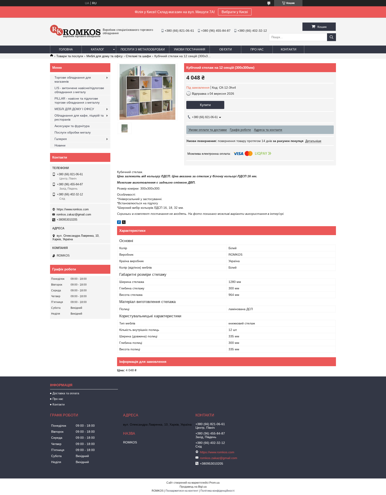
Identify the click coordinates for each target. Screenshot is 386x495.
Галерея (61, 139)
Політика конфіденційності (217, 490)
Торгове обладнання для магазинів (73, 79)
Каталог (97, 49)
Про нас (257, 49)
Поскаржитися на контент (182, 490)
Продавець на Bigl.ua (193, 486)
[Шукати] (331, 37)
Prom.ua (214, 482)
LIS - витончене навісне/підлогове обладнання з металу (79, 90)
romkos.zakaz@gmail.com (74, 214)
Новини (60, 145)
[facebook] (119, 223)
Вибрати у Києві (235, 12)
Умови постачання (189, 49)
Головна (66, 49)
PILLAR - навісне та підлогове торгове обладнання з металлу (77, 100)
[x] (124, 223)
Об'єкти (225, 49)
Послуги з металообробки (143, 49)
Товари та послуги (69, 56)
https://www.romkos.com (73, 209)
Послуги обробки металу (73, 132)
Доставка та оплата (65, 393)
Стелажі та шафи (138, 56)
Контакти (288, 49)
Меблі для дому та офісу (104, 56)
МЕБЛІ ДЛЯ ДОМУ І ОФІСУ (74, 109)
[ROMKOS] (75, 36)
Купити (205, 105)
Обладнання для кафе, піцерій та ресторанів (79, 117)
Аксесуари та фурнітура (72, 126)
